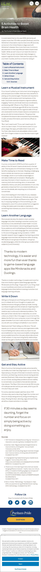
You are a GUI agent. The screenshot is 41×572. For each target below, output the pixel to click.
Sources (14, 82)
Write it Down (9, 76)
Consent (20, 559)
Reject (20, 564)
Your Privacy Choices (20, 569)
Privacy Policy (34, 555)
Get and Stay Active (11, 79)
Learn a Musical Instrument (14, 67)
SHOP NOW (20, 519)
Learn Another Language (13, 73)
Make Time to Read (11, 70)
